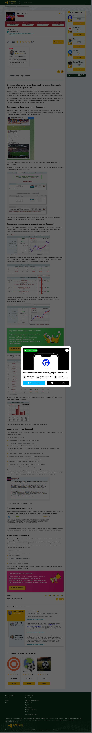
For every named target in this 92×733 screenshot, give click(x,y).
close (67, 350)
